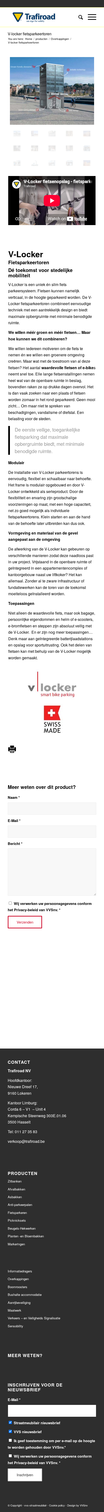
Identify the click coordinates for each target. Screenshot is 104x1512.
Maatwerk (14, 1310)
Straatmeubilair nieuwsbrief (37, 1422)
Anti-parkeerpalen (20, 1204)
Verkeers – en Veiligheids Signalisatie (34, 1318)
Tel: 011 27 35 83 (22, 1131)
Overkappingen (18, 1279)
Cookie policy (57, 1505)
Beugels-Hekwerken (22, 1228)
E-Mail (14, 820)
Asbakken (15, 1197)
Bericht (15, 843)
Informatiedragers (20, 1271)
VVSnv (84, 1505)
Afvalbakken (16, 1189)
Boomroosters (17, 1286)
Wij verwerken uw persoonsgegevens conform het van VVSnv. (50, 906)
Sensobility (15, 1326)
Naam (14, 797)
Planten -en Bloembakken (26, 1236)
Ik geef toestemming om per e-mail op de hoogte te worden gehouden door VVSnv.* (51, 1444)
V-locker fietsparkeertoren (30, 34)
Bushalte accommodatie (25, 1294)
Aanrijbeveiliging (19, 1302)
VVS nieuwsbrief (28, 1431)
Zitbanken (15, 1181)
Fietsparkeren (17, 1212)
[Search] (78, 17)
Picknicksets (17, 1220)
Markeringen (16, 1244)
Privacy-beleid (26, 909)
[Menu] (89, 17)
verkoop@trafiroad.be (27, 1141)
